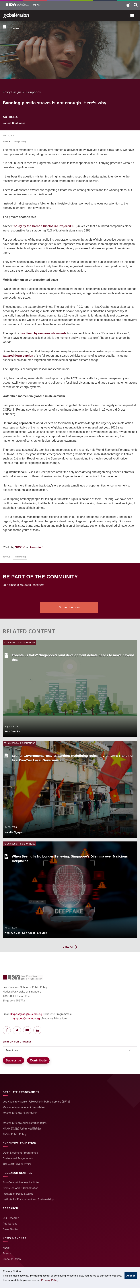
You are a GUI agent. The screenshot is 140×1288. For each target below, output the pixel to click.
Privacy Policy (50, 1280)
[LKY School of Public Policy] (17, 5)
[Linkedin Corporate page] (37, 1030)
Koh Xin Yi (28, 932)
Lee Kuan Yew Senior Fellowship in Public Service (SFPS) (36, 1101)
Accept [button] (130, 1275)
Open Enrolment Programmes (20, 1152)
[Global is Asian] (16, 15)
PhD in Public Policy (14, 1134)
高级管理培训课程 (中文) (17, 1163)
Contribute (38, 1060)
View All (68, 946)
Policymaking (20, 141)
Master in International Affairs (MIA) (24, 1107)
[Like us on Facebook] (7, 1030)
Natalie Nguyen (14, 832)
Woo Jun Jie (12, 731)
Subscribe (13, 1060)
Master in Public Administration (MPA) (25, 1122)
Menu (36, 4)
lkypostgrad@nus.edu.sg (26, 1013)
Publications (10, 1223)
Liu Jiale (42, 932)
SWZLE (20, 547)
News (6, 1247)
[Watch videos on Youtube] (27, 1030)
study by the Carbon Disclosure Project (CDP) (45, 226)
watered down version (18, 355)
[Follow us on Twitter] (17, 1030)
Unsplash (36, 547)
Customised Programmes (18, 1158)
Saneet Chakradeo (14, 122)
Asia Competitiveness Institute (21, 1182)
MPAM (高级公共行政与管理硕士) (22, 1128)
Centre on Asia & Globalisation (20, 1187)
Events (7, 1253)
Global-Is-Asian (12, 1258)
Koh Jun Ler (12, 932)
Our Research (11, 1217)
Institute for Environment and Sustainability (28, 1199)
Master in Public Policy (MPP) (20, 1112)
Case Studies (10, 1229)
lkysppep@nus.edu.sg (26, 1018)
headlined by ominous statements (43, 333)
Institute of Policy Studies (18, 1193)
